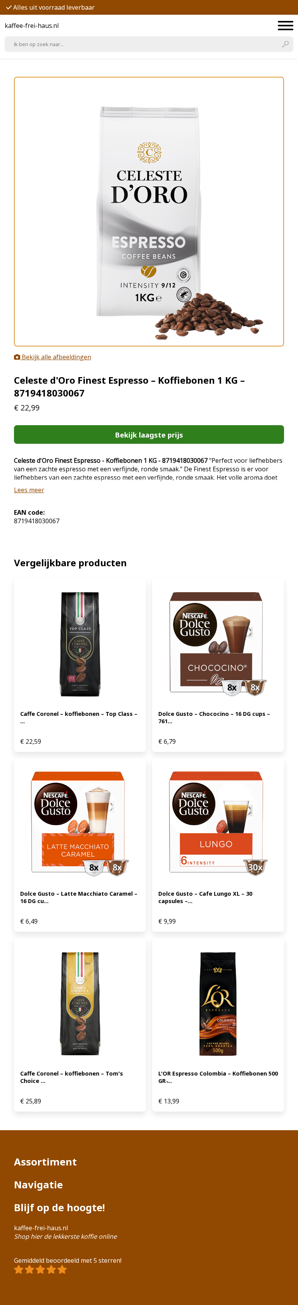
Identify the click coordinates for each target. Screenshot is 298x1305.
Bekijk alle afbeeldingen (55, 357)
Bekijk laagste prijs (149, 435)
